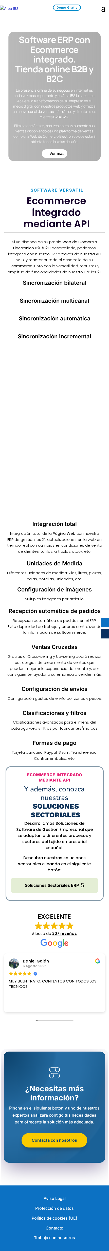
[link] (17, 9)
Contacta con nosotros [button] (54, 1140)
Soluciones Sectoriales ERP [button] (52, 885)
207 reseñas (64, 933)
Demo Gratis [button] (67, 7)
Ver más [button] (56, 153)
